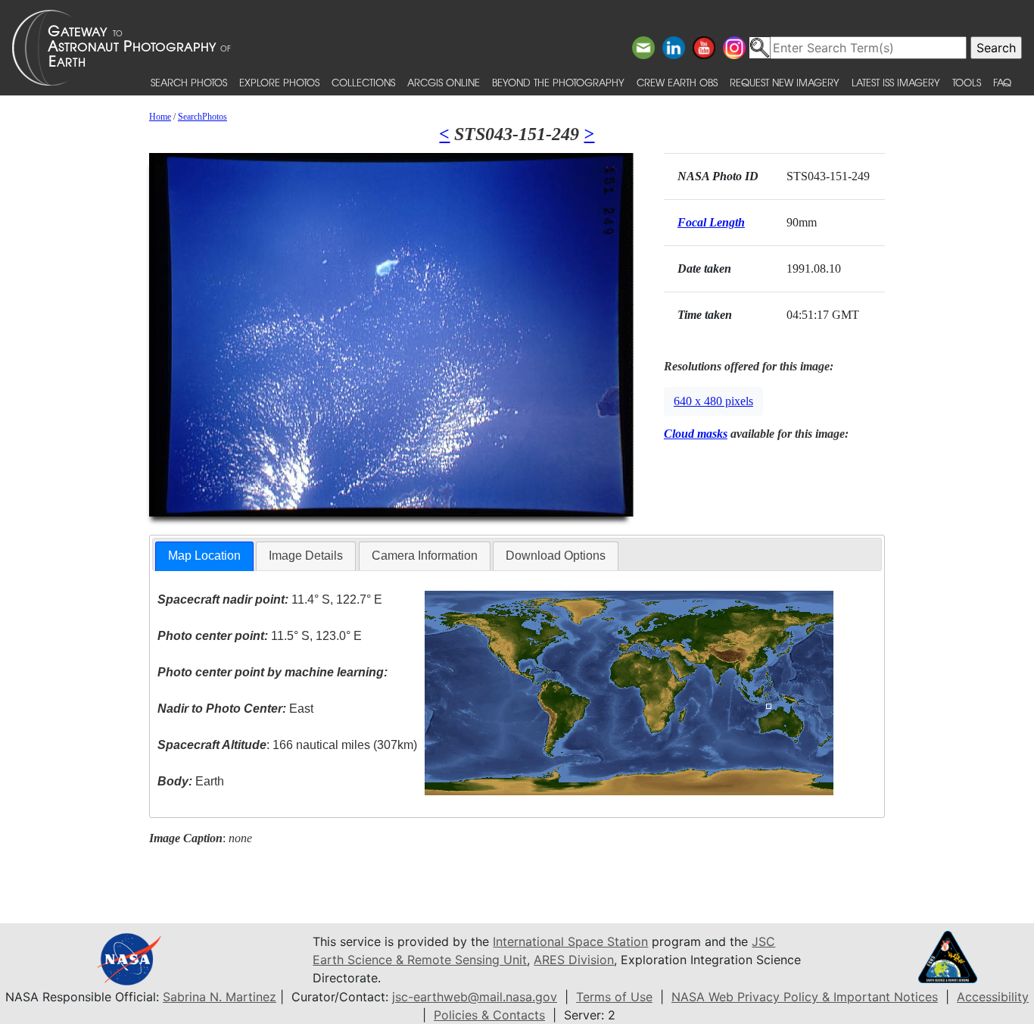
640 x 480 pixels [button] (713, 401)
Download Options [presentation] (556, 555)
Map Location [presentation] (204, 555)
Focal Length (711, 222)
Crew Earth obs (677, 82)
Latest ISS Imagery (896, 82)
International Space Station (570, 941)
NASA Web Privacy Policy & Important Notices (804, 996)
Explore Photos (279, 82)
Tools (966, 82)
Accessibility (993, 996)
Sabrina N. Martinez (219, 996)
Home (160, 116)
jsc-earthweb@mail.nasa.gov (474, 996)
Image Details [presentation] (306, 555)
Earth (190, 781)
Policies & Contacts (489, 1014)
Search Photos (189, 82)
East (235, 708)
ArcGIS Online (443, 82)
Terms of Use (614, 996)
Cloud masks (695, 433)
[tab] (204, 556)
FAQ (1002, 82)
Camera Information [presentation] (425, 555)
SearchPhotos (202, 116)
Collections (363, 82)
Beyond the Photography (558, 82)
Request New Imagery (784, 82)
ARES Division (574, 959)
